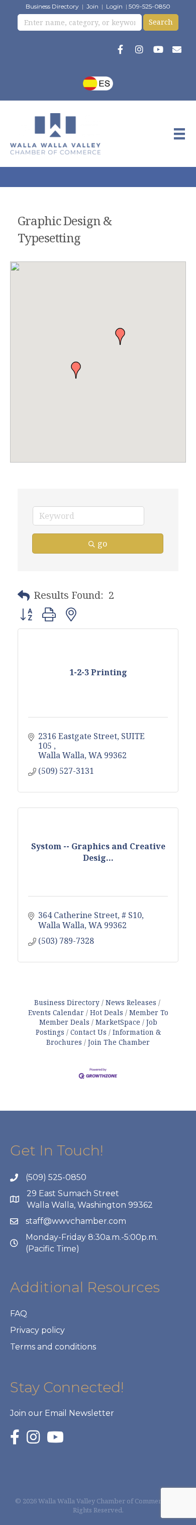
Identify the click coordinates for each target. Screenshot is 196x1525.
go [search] (102, 543)
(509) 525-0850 (56, 1177)
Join (92, 6)
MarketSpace (117, 1022)
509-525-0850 (149, 6)
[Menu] (179, 133)
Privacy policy (37, 1330)
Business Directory (52, 6)
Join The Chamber (119, 1042)
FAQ (18, 1313)
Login (114, 6)
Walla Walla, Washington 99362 (90, 1205)
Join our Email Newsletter (62, 1413)
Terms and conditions (53, 1347)
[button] (120, 336)
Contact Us (88, 1032)
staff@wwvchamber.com (76, 1221)
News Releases (131, 1002)
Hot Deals (106, 1012)
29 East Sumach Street (73, 1193)
